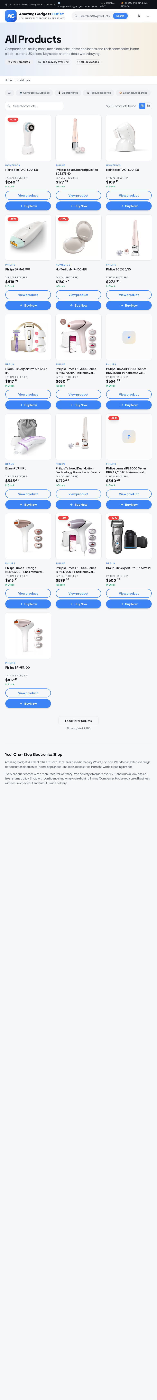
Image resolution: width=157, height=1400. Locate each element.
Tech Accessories (98, 92)
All (9, 92)
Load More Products (78, 721)
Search (120, 15)
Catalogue (23, 80)
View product (28, 195)
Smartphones (68, 92)
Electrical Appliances (133, 92)
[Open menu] (148, 16)
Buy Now (30, 206)
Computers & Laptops (34, 92)
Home (8, 80)
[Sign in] (139, 16)
